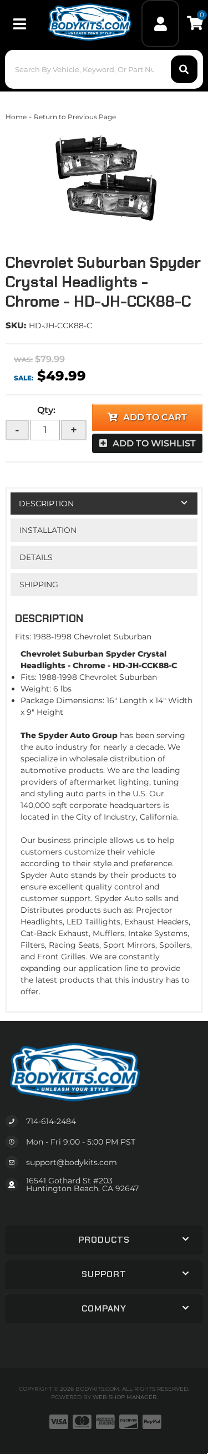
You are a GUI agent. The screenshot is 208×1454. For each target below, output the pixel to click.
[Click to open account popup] (160, 23)
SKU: (16, 325)
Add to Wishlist (154, 443)
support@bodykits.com (71, 1162)
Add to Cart (155, 417)
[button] (103, 69)
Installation (48, 530)
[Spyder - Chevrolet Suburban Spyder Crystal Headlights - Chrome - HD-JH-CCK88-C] (104, 178)
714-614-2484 (51, 1121)
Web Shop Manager (124, 1397)
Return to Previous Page (75, 117)
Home (16, 117)
